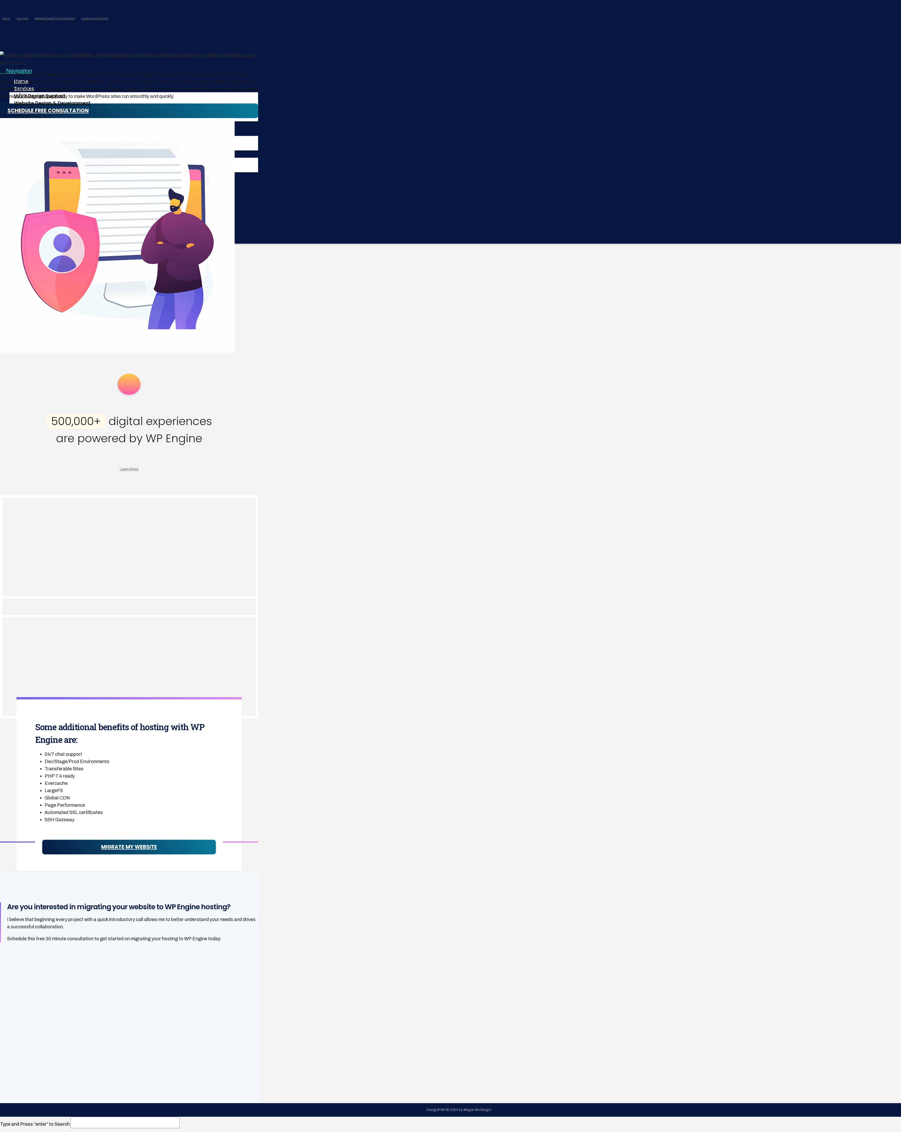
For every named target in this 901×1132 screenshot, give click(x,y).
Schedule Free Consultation (48, 110)
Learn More (129, 469)
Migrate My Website (129, 847)
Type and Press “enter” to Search (35, 1124)
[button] (16, 71)
